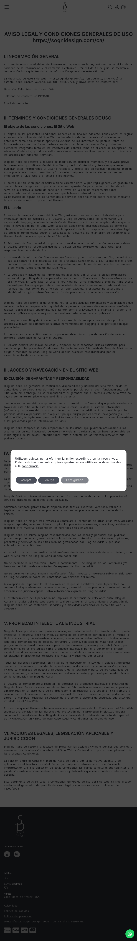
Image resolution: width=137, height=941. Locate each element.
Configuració (74, 480)
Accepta (26, 480)
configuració (30, 466)
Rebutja (49, 480)
